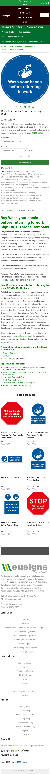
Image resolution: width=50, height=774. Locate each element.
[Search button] (47, 15)
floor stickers (6, 179)
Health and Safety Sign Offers (25, 636)
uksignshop (44, 187)
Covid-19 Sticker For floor (11, 174)
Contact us (25, 624)
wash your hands (8, 190)
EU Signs (24, 227)
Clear (31, 150)
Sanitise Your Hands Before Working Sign (9, 523)
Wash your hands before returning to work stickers (22, 201)
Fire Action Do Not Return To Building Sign (19, 383)
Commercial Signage (35, 27)
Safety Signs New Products (25, 640)
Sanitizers (7, 356)
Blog (25, 22)
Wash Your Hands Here (12, 380)
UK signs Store (19, 369)
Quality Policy (25, 719)
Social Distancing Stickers (12, 49)
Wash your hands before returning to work (18, 193)
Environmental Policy (25, 723)
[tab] (8, 210)
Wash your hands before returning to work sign (20, 198)
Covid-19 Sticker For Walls (12, 177)
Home (19, 8)
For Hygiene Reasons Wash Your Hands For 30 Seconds (38, 435)
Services (29, 8)
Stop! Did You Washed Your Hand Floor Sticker (38, 523)
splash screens (33, 187)
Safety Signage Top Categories (25, 648)
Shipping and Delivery (25, 671)
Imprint (25, 731)
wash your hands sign (9, 203)
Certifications (25, 17)
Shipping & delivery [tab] (27, 210)
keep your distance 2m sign (12, 182)
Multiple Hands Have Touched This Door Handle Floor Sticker (12, 435)
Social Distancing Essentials (21, 47)
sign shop (5, 185)
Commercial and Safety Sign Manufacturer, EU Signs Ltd (25, 628)
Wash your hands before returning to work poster (21, 195)
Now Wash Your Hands (10, 477)
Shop (25, 687)
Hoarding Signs (24, 32)
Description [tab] (8, 210)
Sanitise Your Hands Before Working (17, 385)
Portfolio (25, 13)
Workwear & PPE (35, 42)
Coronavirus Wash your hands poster (20, 171)
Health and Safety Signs (12, 27)
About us (25, 620)
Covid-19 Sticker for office (33, 174)
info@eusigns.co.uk (24, 336)
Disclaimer (25, 735)
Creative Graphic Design (25, 652)
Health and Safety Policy (25, 715)
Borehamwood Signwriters (25, 632)
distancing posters (31, 177)
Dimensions (5, 137)
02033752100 (37, 133)
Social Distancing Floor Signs (21, 185)
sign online (42, 182)
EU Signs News (25, 675)
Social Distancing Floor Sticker (13, 187)
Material (4, 146)
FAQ (25, 667)
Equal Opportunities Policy (25, 727)
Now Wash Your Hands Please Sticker (36, 478)
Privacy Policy (25, 706)
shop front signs (31, 182)
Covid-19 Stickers (9, 353)
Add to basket (26, 163)
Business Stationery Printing (14, 42)
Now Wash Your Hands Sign (13, 377)
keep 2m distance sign (21, 179)
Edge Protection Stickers (12, 37)
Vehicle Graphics (9, 32)
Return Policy (25, 711)
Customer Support (25, 663)
